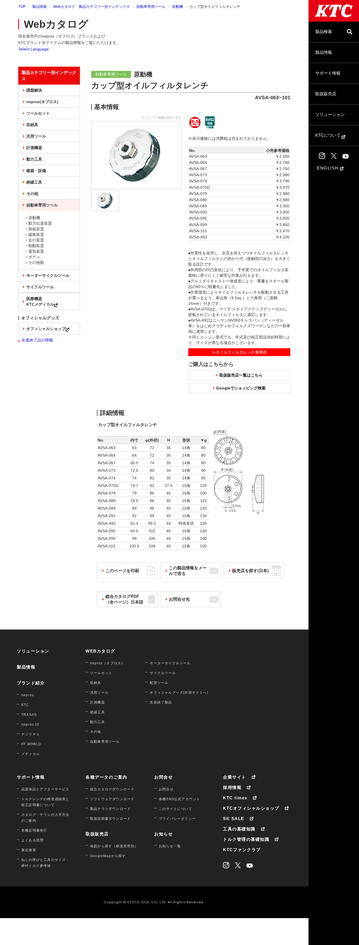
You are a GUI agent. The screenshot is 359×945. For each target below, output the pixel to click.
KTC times (235, 797)
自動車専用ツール (150, 6)
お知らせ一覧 (170, 846)
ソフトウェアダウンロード (112, 799)
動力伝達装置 (40, 223)
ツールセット (38, 113)
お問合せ (163, 777)
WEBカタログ (100, 651)
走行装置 (36, 240)
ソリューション (330, 114)
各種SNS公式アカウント (179, 799)
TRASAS (29, 715)
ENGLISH (328, 168)
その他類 (36, 262)
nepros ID (30, 724)
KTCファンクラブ (242, 849)
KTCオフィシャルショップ (251, 808)
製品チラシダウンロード (110, 809)
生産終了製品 (161, 702)
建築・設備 (36, 170)
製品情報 (323, 52)
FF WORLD (31, 744)
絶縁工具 (34, 182)
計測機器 (34, 147)
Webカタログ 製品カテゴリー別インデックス (91, 6)
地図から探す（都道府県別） (114, 846)
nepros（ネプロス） (107, 663)
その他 (32, 193)
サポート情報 (327, 73)
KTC (25, 705)
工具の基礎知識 (239, 828)
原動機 (177, 6)
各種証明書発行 (34, 830)
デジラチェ (30, 734)
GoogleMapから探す (108, 856)
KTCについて (328, 135)
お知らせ (163, 834)
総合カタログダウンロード (112, 789)
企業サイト (234, 777)
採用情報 (232, 787)
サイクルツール (40, 287)
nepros (27, 695)
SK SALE (233, 818)
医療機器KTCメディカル (40, 301)
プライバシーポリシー (177, 819)
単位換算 (28, 850)
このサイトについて (175, 809)
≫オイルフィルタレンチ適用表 (239, 352)
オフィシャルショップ (46, 328)
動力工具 (34, 159)
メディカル (30, 754)
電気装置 (36, 251)
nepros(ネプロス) (42, 101)
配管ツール (159, 683)
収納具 (32, 124)
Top (22, 6)
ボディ (34, 257)
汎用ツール (36, 136)
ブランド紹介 (31, 683)
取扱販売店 (325, 93)
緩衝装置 (36, 234)
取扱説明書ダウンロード (110, 819)
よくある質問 (32, 840)
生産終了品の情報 (37, 340)
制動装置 (36, 245)
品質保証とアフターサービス (45, 789)
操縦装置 (36, 229)
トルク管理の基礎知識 (246, 839)
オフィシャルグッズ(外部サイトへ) (179, 693)
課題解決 (34, 90)
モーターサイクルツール (48, 275)
